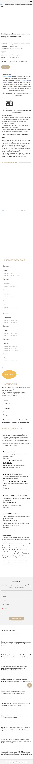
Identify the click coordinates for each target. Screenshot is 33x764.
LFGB (10, 445)
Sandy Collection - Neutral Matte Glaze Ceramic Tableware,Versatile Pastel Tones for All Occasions (15, 705)
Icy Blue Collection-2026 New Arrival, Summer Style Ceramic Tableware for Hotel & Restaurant (15, 729)
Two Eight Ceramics (7, 76)
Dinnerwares (17, 633)
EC (2, 445)
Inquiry (5, 67)
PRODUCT (9, 633)
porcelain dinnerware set (13, 140)
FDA (5, 445)
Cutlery (3, 633)
